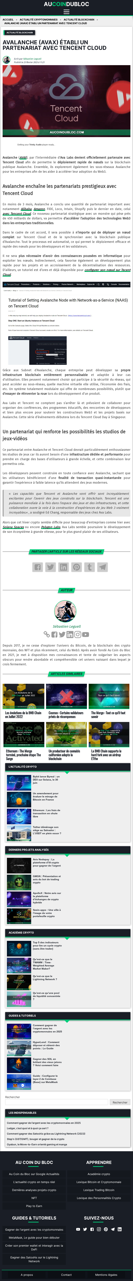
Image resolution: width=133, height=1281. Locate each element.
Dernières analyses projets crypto (34, 1190)
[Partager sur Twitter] (50, 567)
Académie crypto (99, 1174)
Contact (66, 1274)
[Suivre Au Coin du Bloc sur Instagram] (98, 1229)
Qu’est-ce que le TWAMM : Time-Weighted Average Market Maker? (43, 964)
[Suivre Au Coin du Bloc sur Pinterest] (105, 1229)
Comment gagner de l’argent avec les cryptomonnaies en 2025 (47, 1028)
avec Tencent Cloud (17, 214)
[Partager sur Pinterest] (76, 567)
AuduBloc (66, 4)
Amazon (39, 209)
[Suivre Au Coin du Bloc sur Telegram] (112, 1229)
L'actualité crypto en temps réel (34, 1182)
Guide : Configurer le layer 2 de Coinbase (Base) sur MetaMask (45, 1078)
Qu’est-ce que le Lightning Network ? (45, 978)
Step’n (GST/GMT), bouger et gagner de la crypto (35, 1139)
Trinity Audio (35, 144)
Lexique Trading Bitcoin (98, 1190)
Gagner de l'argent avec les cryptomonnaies (34, 1229)
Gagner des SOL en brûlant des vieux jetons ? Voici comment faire (47, 1062)
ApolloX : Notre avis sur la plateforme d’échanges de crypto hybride (47, 898)
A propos (27, 1274)
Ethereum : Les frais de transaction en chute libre (46, 813)
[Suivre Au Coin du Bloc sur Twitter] (85, 1229)
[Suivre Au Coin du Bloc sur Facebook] (91, 1229)
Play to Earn (34, 1206)
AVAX (23, 157)
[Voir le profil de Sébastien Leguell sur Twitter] (62, 634)
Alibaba (26, 209)
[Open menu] (66, 11)
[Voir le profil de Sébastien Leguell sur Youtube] (85, 634)
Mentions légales (106, 1274)
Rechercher (12, 1097)
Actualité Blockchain (20, 32)
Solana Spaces (13, 527)
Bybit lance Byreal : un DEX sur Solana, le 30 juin (46, 779)
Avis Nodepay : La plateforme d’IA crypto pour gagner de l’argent (47, 862)
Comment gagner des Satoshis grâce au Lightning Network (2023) (46, 1133)
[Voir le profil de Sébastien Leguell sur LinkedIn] (69, 634)
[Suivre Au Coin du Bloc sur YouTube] (78, 1229)
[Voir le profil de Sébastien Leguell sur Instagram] (77, 634)
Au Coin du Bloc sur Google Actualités (34, 1174)
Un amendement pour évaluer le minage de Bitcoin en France (45, 796)
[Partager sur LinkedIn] (63, 567)
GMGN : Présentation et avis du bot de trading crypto (47, 879)
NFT (34, 1198)
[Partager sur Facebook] (37, 567)
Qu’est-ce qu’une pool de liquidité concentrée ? (46, 996)
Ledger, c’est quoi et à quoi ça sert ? (27, 1128)
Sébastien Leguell (32, 59)
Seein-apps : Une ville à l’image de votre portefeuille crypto (47, 913)
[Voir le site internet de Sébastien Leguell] (46, 634)
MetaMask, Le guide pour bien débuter (34, 1237)
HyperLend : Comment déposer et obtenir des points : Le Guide (46, 1045)
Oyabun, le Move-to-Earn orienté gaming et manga (37, 1144)
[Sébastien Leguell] (8, 63)
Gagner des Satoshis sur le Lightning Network (34, 1259)
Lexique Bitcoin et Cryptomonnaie (99, 1182)
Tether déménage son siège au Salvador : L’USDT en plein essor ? (47, 830)
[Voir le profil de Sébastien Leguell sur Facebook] (54, 634)
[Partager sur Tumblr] (89, 567)
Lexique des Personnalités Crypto (99, 1198)
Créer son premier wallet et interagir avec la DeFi (34, 1247)
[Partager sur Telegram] (102, 567)
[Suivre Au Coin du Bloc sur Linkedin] (119, 1229)
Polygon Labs (50, 527)
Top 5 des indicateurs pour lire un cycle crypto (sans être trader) (47, 945)
